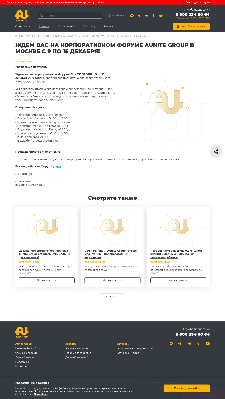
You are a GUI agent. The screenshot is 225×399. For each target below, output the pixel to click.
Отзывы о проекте (26, 352)
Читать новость (46, 280)
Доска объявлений (76, 357)
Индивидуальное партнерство (134, 348)
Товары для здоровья (78, 352)
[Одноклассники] (153, 15)
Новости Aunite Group (28, 348)
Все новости (112, 296)
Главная (19, 36)
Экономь (70, 343)
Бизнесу (108, 26)
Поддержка (22, 361)
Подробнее (41, 394)
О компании (22, 26)
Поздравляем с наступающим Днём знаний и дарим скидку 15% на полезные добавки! (176, 254)
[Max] (132, 15)
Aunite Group (23, 343)
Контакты (21, 366)
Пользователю (66, 26)
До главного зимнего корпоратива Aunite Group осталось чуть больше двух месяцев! (44, 254)
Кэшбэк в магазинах (77, 348)
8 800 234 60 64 (193, 334)
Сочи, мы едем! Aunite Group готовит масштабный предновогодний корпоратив (111, 254)
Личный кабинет (25, 357)
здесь (57, 166)
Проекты (44, 26)
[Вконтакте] (146, 15)
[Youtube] (161, 15)
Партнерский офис (127, 352)
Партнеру (89, 26)
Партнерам (122, 343)
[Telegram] (139, 15)
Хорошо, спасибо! (186, 388)
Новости (46, 36)
